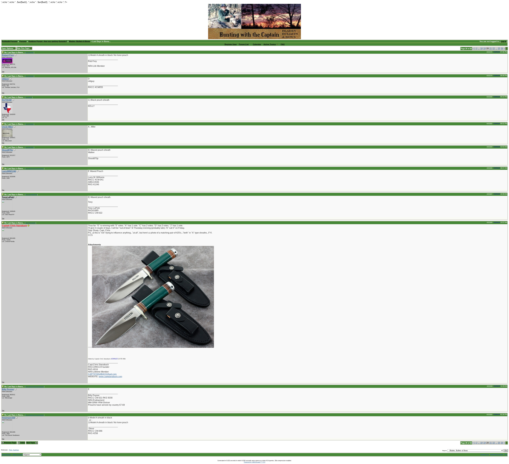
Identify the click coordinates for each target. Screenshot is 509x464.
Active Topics (270, 44)
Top (3, 71)
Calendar (257, 44)
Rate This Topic (23, 48)
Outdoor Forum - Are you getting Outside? (47, 41)
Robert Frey (8, 55)
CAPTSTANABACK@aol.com (102, 374)
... (479, 48)
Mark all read (17, 455)
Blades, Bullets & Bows (79, 41)
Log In (503, 41)
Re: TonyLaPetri (30, 223)
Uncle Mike (7, 127)
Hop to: (444, 450)
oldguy (5, 79)
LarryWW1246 (9, 171)
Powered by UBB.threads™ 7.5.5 (254, 462)
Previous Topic (10, 443)
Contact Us (484, 455)
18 (481, 48)
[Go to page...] (506, 48)
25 (499, 48)
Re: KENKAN (29, 52)
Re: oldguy (28, 97)
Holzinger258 (8, 418)
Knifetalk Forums (9, 41)
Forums (22, 41)
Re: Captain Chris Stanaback (34, 168)
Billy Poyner (8, 389)
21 (490, 48)
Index (22, 443)
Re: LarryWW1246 (31, 194)
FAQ (283, 44)
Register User (231, 44)
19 (484, 48)
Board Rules (6, 455)
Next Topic (31, 443)
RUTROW (7, 100)
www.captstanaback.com (110, 376)
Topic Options (8, 48)
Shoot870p (7, 150)
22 (493, 48)
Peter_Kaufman (14, 450)
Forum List (244, 44)
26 (502, 48)
